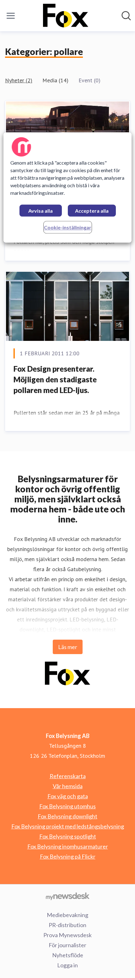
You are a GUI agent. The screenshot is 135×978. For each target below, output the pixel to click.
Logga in (67, 965)
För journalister (67, 945)
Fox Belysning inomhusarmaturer (67, 846)
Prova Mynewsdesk (67, 935)
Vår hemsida (68, 786)
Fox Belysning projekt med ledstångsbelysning (67, 826)
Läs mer (67, 646)
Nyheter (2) (18, 80)
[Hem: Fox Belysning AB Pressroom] (66, 16)
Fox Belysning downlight (67, 816)
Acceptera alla (92, 211)
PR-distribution (67, 924)
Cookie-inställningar (67, 227)
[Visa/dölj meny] (11, 15)
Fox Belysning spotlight (67, 836)
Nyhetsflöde (67, 955)
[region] (67, 187)
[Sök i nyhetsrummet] (126, 16)
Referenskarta (68, 776)
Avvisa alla (40, 211)
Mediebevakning (67, 914)
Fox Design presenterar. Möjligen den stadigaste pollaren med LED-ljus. (55, 379)
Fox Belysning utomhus (67, 806)
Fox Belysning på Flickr (67, 856)
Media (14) (55, 80)
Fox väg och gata (67, 796)
